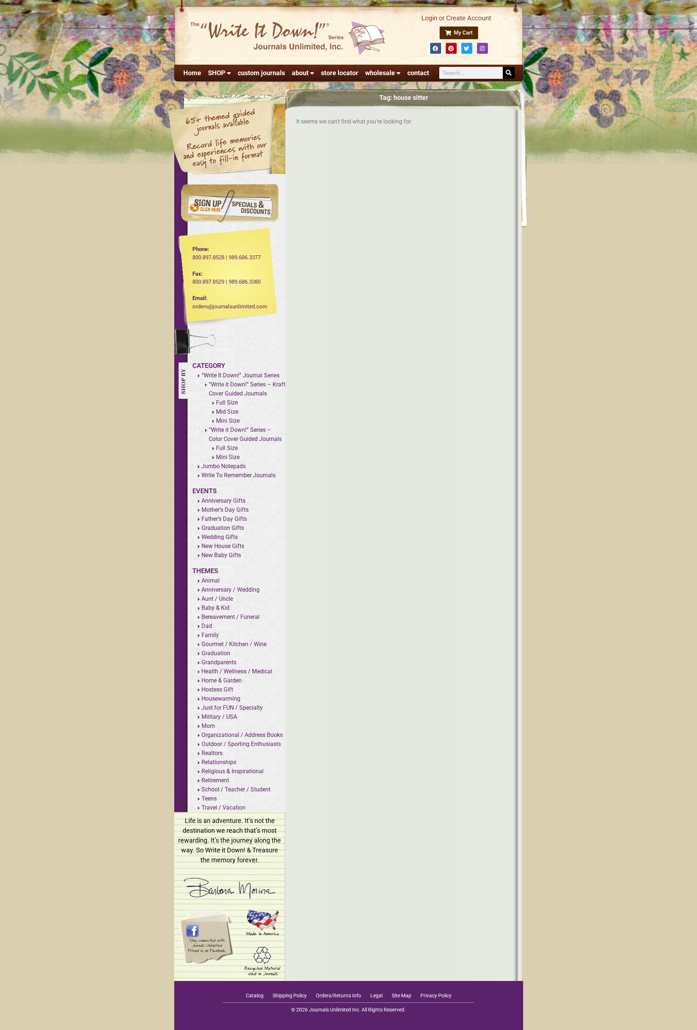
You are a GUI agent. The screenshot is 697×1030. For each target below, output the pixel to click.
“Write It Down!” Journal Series (240, 375)
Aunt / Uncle (217, 598)
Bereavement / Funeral (230, 616)
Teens (209, 798)
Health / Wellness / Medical (236, 671)
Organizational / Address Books (242, 734)
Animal (210, 580)
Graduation (215, 653)
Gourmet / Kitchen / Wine (233, 644)
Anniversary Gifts (223, 500)
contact (418, 73)
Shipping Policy (290, 995)
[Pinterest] (451, 48)
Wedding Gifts (219, 537)
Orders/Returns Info (338, 995)
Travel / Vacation (223, 807)
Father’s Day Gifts (224, 518)
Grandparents (218, 662)
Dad (206, 626)
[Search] (509, 73)
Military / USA (219, 716)
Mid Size (227, 411)
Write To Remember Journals (238, 475)
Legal (376, 995)
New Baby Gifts (221, 555)
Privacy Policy (436, 995)
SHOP (216, 73)
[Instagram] (482, 48)
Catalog (255, 995)
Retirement (215, 780)
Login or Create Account (456, 18)
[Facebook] (435, 48)
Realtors (212, 753)
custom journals (261, 73)
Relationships (218, 762)
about (300, 73)
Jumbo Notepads (223, 466)
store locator (339, 73)
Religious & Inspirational (232, 771)
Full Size (227, 402)
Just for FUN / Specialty (232, 707)
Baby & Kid (215, 607)
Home (192, 73)
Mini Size (228, 420)
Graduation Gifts (222, 527)
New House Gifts (222, 546)
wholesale (380, 73)
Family (210, 635)
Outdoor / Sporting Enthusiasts (241, 744)
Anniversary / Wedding (230, 589)
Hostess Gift (217, 689)
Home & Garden (221, 680)
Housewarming (220, 698)
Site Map (401, 995)
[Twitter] (466, 48)
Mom (208, 725)
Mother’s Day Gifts (225, 509)
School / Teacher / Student (235, 789)
